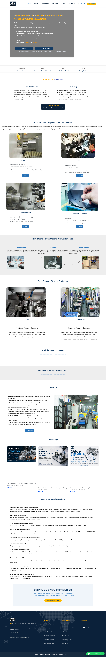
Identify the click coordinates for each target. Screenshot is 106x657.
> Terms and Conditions (67, 639)
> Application (65, 631)
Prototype (26, 319)
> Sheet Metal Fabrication (49, 639)
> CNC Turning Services (48, 628)
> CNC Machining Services (49, 624)
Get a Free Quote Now (53, 600)
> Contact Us (65, 643)
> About (64, 624)
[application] (39, 4)
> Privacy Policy (65, 635)
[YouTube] (88, 627)
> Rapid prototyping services (49, 635)
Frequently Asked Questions (53, 499)
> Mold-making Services (49, 643)
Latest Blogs (53, 439)
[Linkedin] (84, 3)
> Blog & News (65, 628)
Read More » (9, 487)
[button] (78, 4)
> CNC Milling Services (48, 631)
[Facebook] (81, 3)
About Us (53, 387)
